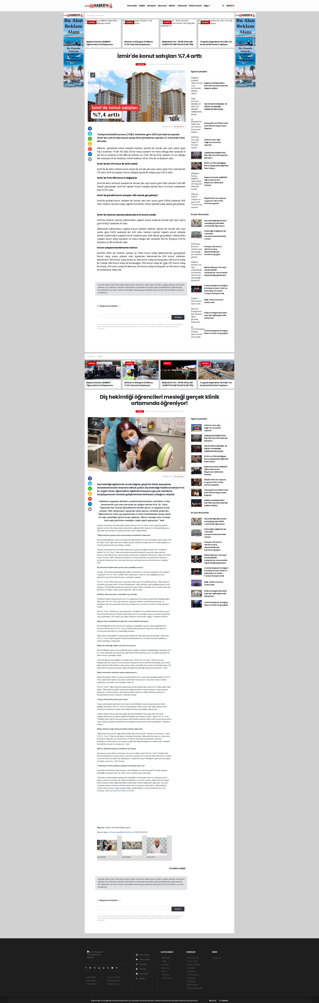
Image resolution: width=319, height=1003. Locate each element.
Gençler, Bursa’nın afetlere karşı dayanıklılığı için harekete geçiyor (213, 250)
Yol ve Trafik (192, 961)
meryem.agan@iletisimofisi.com (121, 832)
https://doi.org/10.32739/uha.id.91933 (119, 791)
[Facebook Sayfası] (87, 968)
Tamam (224, 1000)
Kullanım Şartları (113, 977)
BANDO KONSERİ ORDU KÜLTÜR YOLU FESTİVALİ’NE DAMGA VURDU (216, 86)
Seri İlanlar (191, 981)
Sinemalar (191, 978)
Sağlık (142, 5)
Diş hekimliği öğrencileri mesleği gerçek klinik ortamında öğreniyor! (215, 223)
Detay (213, 1000)
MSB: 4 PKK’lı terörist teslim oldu (213, 301)
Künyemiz (143, 973)
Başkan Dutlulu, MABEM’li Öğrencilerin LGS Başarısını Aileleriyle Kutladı (215, 181)
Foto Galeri (144, 955)
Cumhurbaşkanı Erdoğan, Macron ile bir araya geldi (216, 332)
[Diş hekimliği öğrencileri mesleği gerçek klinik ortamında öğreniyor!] (136, 444)
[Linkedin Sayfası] (104, 968)
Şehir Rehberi (192, 985)
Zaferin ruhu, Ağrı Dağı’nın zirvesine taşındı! (212, 142)
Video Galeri (144, 959)
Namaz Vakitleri (193, 964)
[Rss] (109, 968)
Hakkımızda (90, 977)
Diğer (206, 5)
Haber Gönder (113, 984)
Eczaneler (191, 968)
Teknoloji (182, 5)
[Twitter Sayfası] (91, 968)
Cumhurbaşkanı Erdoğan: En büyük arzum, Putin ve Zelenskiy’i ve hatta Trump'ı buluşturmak (216, 289)
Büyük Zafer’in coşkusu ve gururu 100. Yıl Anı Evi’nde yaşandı (215, 201)
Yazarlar (143, 964)
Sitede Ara (217, 958)
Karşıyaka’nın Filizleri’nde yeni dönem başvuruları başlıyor (216, 126)
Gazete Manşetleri (195, 988)
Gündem (151, 5)
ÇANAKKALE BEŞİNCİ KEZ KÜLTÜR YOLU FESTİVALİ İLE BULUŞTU (216, 155)
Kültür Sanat (195, 5)
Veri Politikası (91, 984)
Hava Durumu (193, 958)
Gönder (178, 317)
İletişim (142, 978)
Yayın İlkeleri (91, 980)
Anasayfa (91, 15)
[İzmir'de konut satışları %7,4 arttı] (136, 95)
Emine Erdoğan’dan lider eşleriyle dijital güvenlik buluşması (215, 315)
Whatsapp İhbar (113, 980)
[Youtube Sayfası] (100, 968)
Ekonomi (162, 5)
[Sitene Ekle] (118, 968)
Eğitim (172, 5)
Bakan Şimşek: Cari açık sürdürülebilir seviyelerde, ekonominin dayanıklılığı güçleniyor (215, 271)
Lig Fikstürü (191, 971)
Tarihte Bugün (193, 974)
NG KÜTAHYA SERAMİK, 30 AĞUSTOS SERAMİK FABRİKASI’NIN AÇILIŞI (215, 106)
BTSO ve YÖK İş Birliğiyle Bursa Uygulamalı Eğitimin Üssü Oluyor (216, 166)
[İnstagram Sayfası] (96, 968)
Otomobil (132, 5)
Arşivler (142, 969)
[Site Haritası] (113, 968)
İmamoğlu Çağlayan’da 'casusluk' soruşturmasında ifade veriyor (215, 235)
